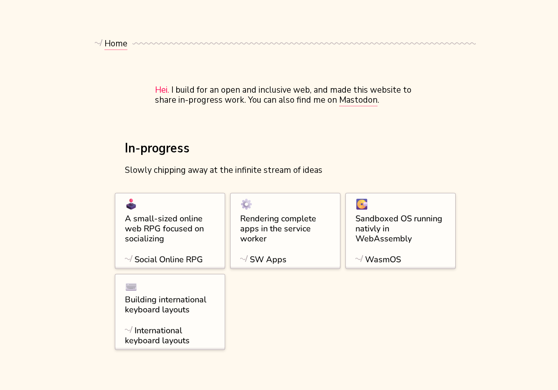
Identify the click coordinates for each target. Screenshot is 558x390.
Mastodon (358, 100)
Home (115, 43)
